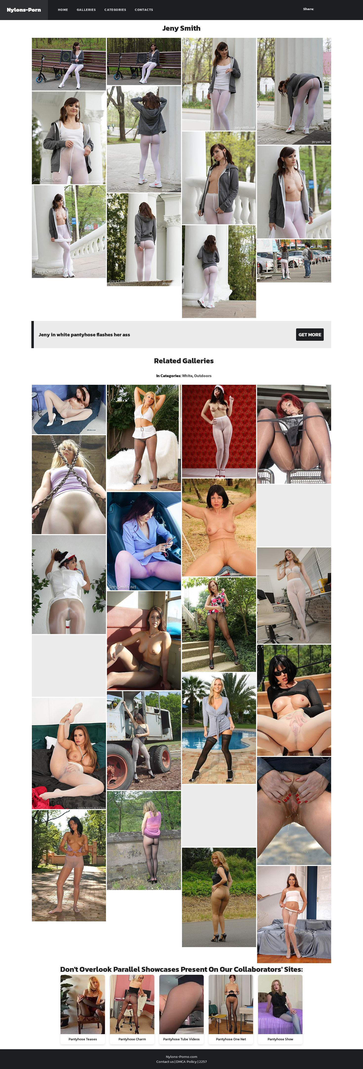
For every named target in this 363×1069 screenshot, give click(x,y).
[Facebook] (325, 8)
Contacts (144, 9)
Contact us (165, 1061)
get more (310, 334)
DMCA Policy (186, 1061)
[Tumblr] (343, 8)
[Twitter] (352, 8)
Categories (115, 9)
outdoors (203, 376)
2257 (203, 1061)
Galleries (86, 9)
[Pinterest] (334, 8)
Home (63, 9)
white (187, 376)
